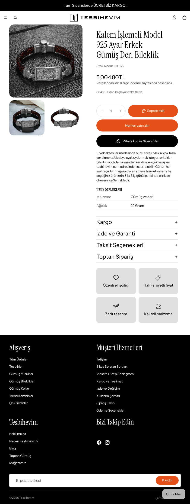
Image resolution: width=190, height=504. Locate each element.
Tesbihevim (26, 497)
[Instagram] (107, 442)
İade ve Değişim (108, 388)
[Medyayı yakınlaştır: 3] (64, 117)
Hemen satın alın (137, 125)
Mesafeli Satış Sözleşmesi (115, 374)
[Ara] (15, 17)
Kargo (104, 222)
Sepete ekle (156, 111)
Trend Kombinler (21, 396)
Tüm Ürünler (18, 359)
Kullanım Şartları (108, 396)
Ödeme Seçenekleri (110, 410)
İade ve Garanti (115, 233)
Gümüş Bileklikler (22, 381)
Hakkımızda (17, 434)
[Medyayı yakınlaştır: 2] (26, 117)
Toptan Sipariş (114, 256)
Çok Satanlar (18, 403)
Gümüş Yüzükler (21, 374)
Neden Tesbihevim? (23, 441)
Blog (12, 448)
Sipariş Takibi (105, 403)
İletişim (101, 359)
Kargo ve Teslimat (109, 381)
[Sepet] (184, 17)
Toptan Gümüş (20, 456)
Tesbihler (16, 367)
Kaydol (167, 480)
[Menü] (5, 17)
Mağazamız (17, 463)
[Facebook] (99, 442)
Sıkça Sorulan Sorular (111, 367)
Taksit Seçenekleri (119, 245)
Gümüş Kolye (19, 388)
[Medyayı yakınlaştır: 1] (45, 61)
